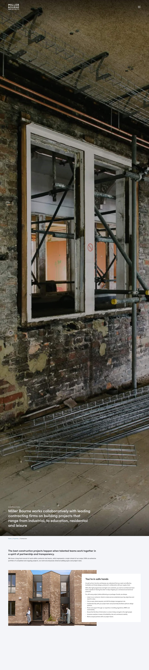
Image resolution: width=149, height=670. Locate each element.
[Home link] (13, 7)
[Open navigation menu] (139, 7)
